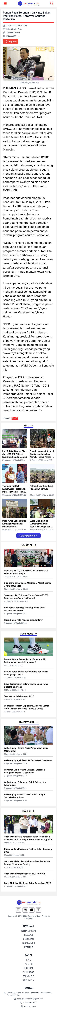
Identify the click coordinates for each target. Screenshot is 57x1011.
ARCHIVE (27, 980)
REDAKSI (28, 935)
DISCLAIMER (28, 943)
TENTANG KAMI (28, 931)
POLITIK (28, 964)
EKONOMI (28, 968)
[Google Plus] (38, 910)
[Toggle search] (52, 3)
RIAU (28, 960)
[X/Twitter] (25, 910)
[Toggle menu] (5, 3)
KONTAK (28, 947)
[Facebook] (31, 910)
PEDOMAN (28, 939)
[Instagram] (18, 910)
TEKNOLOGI (28, 976)
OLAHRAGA (28, 972)
